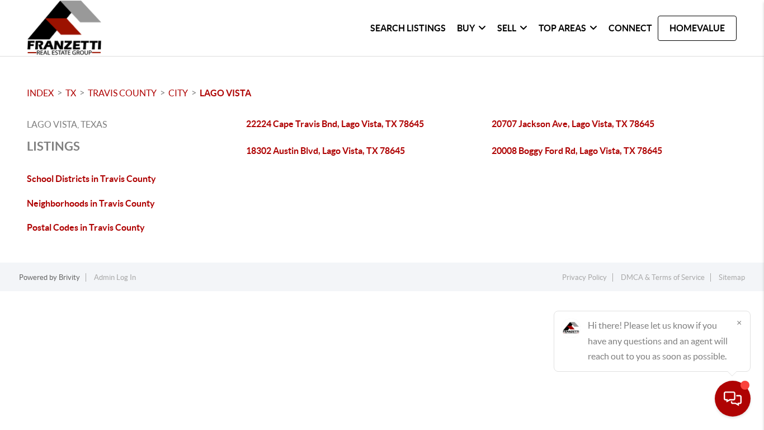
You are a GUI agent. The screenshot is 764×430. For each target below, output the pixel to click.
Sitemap (732, 277)
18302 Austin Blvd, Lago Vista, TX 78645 (325, 150)
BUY (466, 28)
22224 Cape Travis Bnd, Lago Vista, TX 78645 (335, 123)
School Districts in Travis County (91, 179)
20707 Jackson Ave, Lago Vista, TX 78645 (573, 123)
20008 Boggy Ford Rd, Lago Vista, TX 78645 (577, 150)
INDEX (40, 93)
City (178, 93)
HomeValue (697, 28)
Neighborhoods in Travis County (91, 203)
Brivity (69, 277)
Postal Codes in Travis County (86, 227)
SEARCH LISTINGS (408, 28)
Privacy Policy (584, 277)
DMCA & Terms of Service (663, 277)
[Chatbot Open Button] (733, 399)
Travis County (122, 93)
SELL (506, 28)
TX (70, 93)
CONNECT (630, 28)
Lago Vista (225, 93)
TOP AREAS (562, 28)
